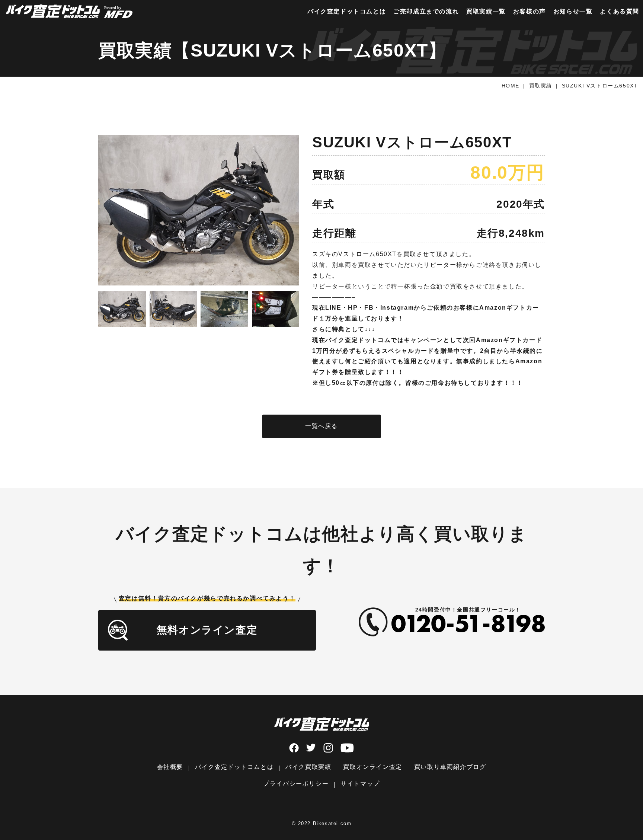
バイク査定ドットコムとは (346, 11)
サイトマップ (360, 783)
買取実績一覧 (486, 11)
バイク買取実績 (308, 767)
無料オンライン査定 (207, 630)
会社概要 (170, 767)
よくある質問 (619, 11)
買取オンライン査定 (372, 767)
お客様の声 (529, 11)
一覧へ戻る (321, 426)
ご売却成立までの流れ (426, 11)
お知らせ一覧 (573, 11)
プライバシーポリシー (296, 783)
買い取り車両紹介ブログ (450, 767)
